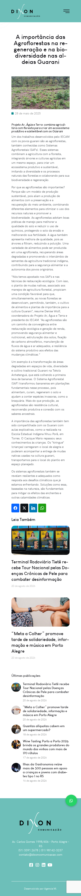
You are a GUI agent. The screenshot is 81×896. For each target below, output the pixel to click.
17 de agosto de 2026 (35, 757)
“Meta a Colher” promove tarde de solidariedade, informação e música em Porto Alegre (40, 642)
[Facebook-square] (31, 865)
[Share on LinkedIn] (33, 508)
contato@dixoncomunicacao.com (40, 854)
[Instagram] (37, 865)
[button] (71, 800)
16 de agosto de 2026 (35, 780)
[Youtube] (50, 865)
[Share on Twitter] (24, 508)
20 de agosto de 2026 (35, 700)
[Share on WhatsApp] (42, 508)
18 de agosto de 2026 (35, 734)
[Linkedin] (44, 865)
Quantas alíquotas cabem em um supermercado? (44, 728)
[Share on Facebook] (15, 508)
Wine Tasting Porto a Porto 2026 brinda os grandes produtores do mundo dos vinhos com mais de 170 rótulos (46, 747)
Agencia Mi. (50, 888)
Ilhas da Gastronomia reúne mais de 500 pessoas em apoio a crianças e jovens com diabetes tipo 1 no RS (45, 770)
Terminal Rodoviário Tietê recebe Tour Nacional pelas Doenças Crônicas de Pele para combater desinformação (40, 570)
